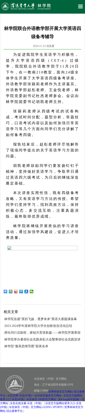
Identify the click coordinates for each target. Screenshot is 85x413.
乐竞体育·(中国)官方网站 (41, 399)
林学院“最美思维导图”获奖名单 (26, 346)
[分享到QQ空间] (11, 291)
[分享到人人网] (26, 291)
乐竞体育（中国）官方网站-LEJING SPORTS (36, 407)
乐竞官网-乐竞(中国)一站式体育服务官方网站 (34, 395)
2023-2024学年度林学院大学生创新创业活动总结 (38, 326)
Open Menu (80, 6)
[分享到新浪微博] (16, 291)
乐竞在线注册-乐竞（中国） (27, 403)
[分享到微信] (32, 291)
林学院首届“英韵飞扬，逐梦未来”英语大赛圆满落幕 (40, 319)
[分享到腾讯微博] (21, 291)
